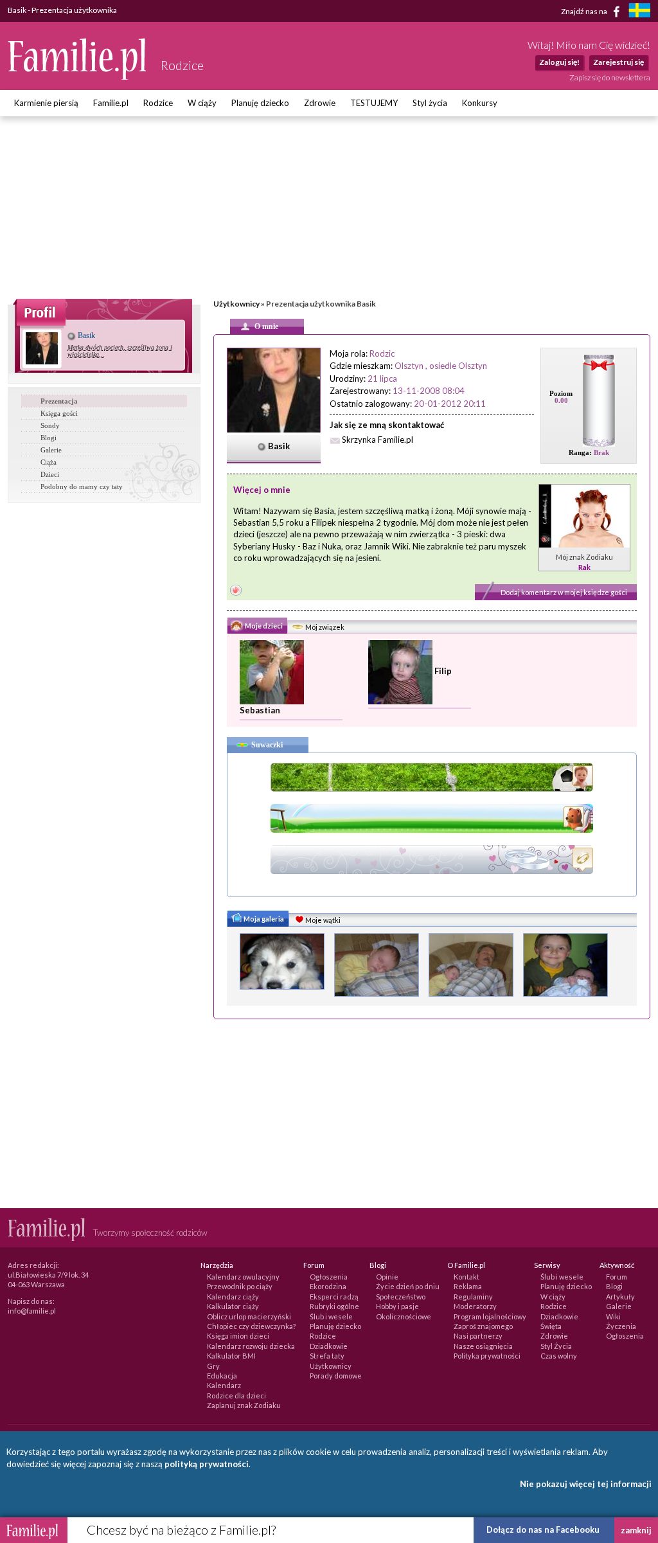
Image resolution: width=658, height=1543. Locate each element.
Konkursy (479, 103)
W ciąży (202, 103)
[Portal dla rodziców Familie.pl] (78, 76)
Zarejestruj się (618, 62)
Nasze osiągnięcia (483, 1346)
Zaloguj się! (559, 62)
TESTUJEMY (374, 103)
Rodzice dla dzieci (236, 1395)
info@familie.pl (32, 1311)
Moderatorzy (475, 1306)
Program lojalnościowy (490, 1316)
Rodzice (158, 103)
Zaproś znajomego (483, 1326)
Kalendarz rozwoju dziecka (251, 1346)
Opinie (387, 1276)
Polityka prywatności (487, 1355)
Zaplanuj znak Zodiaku (244, 1405)
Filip (443, 671)
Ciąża (48, 462)
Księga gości (59, 413)
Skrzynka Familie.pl (377, 439)
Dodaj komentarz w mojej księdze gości (564, 592)
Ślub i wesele (331, 1316)
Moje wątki (322, 920)
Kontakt (466, 1276)
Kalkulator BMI (231, 1355)
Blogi (48, 437)
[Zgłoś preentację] (236, 591)
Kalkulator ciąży (233, 1306)
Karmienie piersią (46, 103)
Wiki (613, 1316)
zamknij (636, 1530)
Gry (213, 1366)
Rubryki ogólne (334, 1306)
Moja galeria (263, 918)
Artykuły (620, 1296)
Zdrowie (319, 103)
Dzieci (49, 474)
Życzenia (621, 1326)
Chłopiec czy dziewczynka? (251, 1326)
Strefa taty (327, 1355)
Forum (616, 1276)
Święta (551, 1326)
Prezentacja (59, 401)
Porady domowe (336, 1375)
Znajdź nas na (585, 10)
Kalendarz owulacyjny (243, 1276)
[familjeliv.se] (639, 12)
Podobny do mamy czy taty (81, 486)
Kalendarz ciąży (233, 1296)
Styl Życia (556, 1346)
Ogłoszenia (329, 1276)
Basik (85, 335)
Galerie (51, 450)
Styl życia (430, 103)
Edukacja (222, 1375)
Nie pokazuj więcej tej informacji (586, 1484)
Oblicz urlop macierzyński (249, 1316)
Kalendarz (224, 1385)
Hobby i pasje (397, 1306)
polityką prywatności (206, 1464)
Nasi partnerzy (478, 1336)
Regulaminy (473, 1296)
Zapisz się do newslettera (609, 77)
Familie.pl (111, 103)
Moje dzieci (263, 625)
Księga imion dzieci (238, 1336)
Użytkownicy (236, 303)
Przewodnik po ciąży (239, 1286)
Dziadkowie (329, 1346)
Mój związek (324, 627)
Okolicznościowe (403, 1316)
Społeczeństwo (400, 1296)
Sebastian (260, 710)
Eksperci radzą (334, 1296)
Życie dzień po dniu (408, 1286)
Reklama (468, 1286)
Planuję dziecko (260, 103)
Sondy (50, 425)
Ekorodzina (328, 1286)
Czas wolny (558, 1355)
